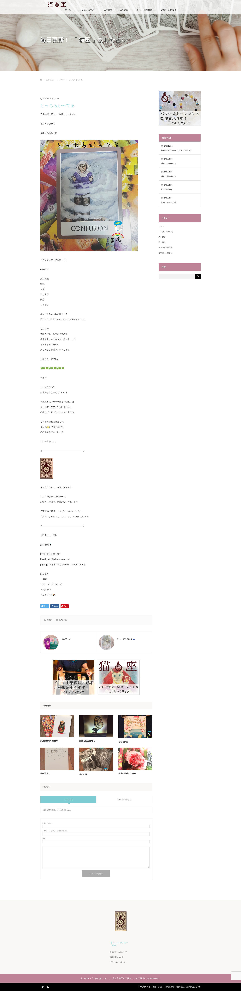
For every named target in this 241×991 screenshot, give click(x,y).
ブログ (56, 98)
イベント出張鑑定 (144, 10)
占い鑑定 (108, 10)
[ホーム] (41, 76)
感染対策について (116, 957)
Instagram (42, 986)
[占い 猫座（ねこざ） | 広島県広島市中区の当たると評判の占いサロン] (120, 930)
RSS (47, 986)
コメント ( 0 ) (68, 799)
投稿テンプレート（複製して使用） (176, 150)
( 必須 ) (48, 823)
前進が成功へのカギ (49, 741)
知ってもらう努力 (169, 202)
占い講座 (124, 10)
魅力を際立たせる (87, 741)
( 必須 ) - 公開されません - (56, 830)
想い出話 (83, 774)
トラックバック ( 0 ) (124, 799)
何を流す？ (45, 773)
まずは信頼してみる (127, 773)
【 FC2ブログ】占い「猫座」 (119, 944)
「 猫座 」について (87, 10)
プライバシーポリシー (118, 962)
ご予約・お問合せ (168, 10)
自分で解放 (123, 742)
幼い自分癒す (167, 189)
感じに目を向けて (169, 163)
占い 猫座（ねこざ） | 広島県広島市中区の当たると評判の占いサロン (175, 987)
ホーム (68, 10)
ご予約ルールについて (118, 952)
